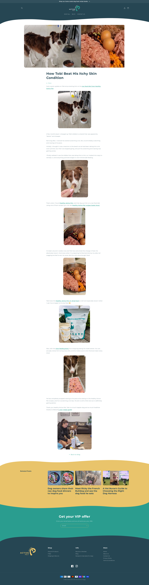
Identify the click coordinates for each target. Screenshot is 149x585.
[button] (22, 8)
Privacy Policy (107, 558)
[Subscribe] (86, 526)
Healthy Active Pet (71, 579)
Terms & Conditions (109, 560)
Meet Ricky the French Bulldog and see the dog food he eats (87, 491)
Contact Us (106, 556)
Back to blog (75, 454)
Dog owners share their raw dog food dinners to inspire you (60, 491)
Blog (77, 553)
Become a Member (81, 551)
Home (105, 551)
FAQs (49, 553)
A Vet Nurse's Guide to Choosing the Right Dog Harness (115, 491)
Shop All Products (53, 551)
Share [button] (49, 83)
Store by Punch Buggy (81, 579)
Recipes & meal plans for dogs (84, 556)
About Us (106, 553)
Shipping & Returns (53, 556)
